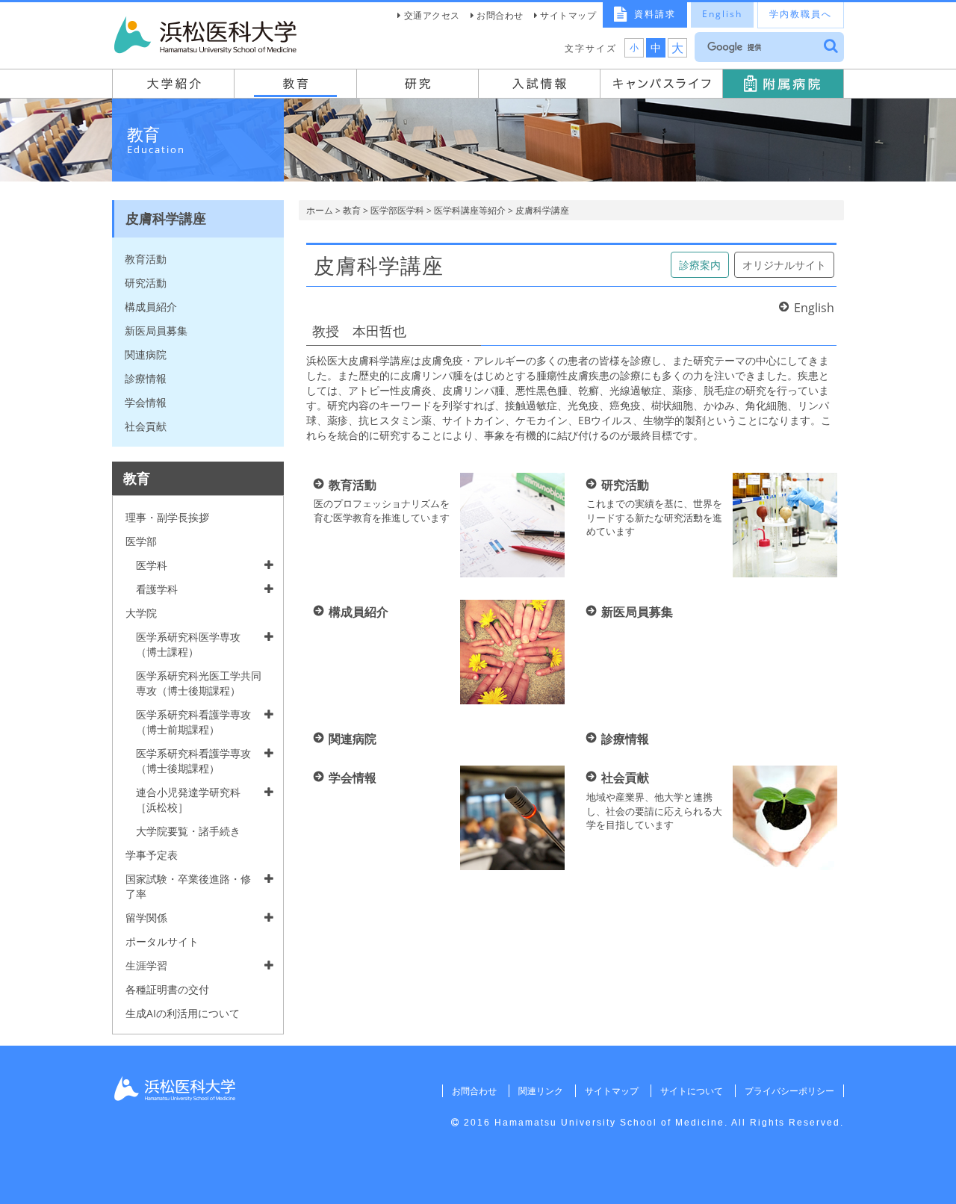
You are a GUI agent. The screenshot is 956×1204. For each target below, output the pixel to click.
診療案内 (700, 265)
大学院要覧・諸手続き (188, 831)
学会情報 (146, 402)
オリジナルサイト (784, 265)
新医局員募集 (156, 330)
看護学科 (157, 589)
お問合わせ (500, 15)
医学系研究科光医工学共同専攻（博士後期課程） (198, 683)
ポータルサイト (162, 941)
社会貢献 (146, 426)
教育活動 (146, 259)
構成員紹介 (151, 307)
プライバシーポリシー (789, 1090)
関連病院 (146, 354)
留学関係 (146, 917)
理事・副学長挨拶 (167, 517)
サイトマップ (568, 15)
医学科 (151, 565)
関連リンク (540, 1090)
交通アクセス (432, 15)
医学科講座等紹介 (470, 210)
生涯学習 (146, 965)
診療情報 (146, 378)
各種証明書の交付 (167, 989)
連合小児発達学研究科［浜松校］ (188, 799)
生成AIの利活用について (182, 1013)
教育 (352, 210)
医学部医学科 (397, 210)
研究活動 (146, 283)
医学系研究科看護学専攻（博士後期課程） (193, 760)
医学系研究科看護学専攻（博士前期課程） (193, 721)
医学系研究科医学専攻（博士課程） (188, 644)
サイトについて (691, 1090)
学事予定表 (151, 855)
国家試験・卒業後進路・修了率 (188, 886)
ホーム (319, 210)
